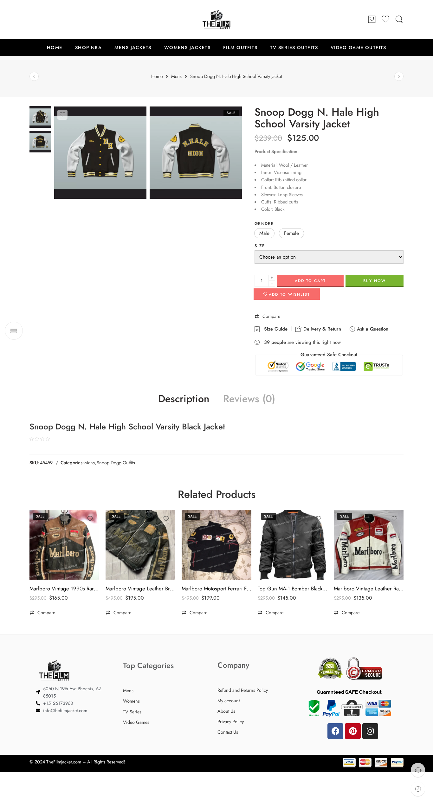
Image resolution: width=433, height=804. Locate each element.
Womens (131, 701)
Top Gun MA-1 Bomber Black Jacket (292, 588)
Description (183, 399)
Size (260, 246)
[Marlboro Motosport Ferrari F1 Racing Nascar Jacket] (216, 545)
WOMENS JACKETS (187, 47)
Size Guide (274, 328)
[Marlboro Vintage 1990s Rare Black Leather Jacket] (64, 545)
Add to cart (310, 281)
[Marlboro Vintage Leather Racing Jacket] (369, 545)
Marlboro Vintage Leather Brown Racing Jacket (140, 588)
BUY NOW (374, 281)
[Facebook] (335, 731)
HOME (54, 47)
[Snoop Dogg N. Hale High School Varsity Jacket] (40, 116)
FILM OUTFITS (240, 47)
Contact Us (227, 732)
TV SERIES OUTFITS (294, 47)
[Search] (399, 19)
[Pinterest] (353, 731)
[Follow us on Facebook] (32, 19)
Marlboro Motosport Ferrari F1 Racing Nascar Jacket (216, 588)
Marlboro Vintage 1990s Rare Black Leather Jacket (64, 588)
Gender (264, 224)
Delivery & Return (321, 328)
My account (228, 700)
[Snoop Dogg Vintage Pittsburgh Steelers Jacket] (34, 76)
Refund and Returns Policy (242, 690)
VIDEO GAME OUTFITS (358, 47)
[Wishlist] (62, 115)
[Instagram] (370, 731)
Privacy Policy (230, 721)
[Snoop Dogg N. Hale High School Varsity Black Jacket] (196, 152)
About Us (226, 711)
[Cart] (371, 19)
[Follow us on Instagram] (58, 19)
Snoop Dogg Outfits (116, 462)
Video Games (136, 722)
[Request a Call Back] (418, 770)
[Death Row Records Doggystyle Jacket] (399, 76)
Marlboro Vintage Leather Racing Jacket (369, 588)
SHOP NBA (88, 47)
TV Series (132, 711)
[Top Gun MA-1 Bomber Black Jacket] (292, 545)
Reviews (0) (249, 399)
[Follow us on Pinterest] (45, 19)
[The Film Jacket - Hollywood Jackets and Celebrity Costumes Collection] (216, 19)
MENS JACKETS (132, 47)
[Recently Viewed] (418, 789)
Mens (89, 462)
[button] (264, 233)
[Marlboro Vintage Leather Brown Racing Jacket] (140, 545)
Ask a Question (371, 328)
